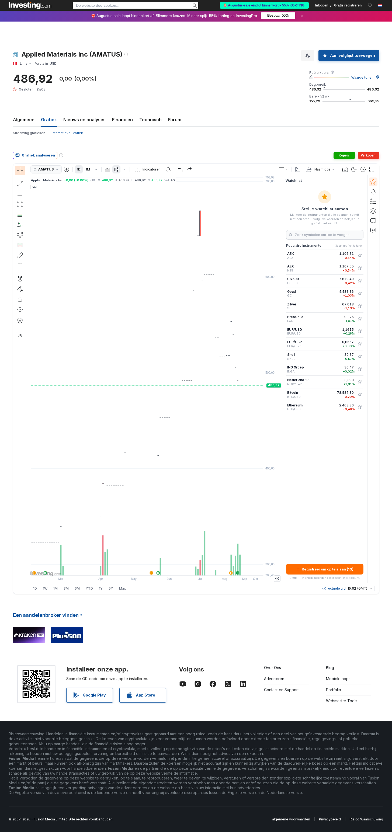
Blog (330, 667)
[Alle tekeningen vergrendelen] (20, 299)
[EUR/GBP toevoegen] (359, 344)
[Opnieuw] (189, 169)
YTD (89, 588)
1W (45, 588)
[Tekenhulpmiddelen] (28, 379)
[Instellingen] (277, 578)
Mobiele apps (338, 678)
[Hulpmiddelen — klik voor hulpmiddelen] (20, 255)
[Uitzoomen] (140, 568)
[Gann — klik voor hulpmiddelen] (20, 224)
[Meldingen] (373, 191)
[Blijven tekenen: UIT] (20, 289)
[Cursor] (20, 170)
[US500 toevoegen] (359, 281)
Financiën (122, 119)
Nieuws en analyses (84, 119)
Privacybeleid (330, 819)
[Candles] (116, 169)
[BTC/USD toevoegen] (359, 394)
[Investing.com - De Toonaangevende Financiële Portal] (30, 5)
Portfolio (333, 689)
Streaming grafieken (29, 133)
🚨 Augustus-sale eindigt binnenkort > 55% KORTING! (264, 5)
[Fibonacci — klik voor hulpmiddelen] (20, 214)
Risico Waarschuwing (366, 819)
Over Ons (272, 667)
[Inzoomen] (147, 568)
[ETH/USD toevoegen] (359, 407)
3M (66, 588)
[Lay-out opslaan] (298, 169)
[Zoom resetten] (169, 568)
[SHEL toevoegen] (359, 356)
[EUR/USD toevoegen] (359, 331)
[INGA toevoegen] (359, 369)
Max (122, 588)
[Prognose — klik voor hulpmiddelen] (20, 245)
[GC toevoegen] (359, 293)
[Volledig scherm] (372, 169)
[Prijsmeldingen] (168, 169)
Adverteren (274, 678)
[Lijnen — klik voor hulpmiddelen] (20, 184)
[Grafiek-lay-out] (283, 169)
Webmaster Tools (341, 700)
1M (88, 169)
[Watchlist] (373, 181)
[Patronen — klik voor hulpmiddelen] (20, 235)
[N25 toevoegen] (359, 268)
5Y (111, 588)
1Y (101, 588)
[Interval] (96, 169)
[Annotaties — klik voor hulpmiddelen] (20, 265)
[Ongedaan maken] (180, 169)
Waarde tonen (362, 77)
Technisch (150, 119)
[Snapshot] (345, 169)
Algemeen (23, 119)
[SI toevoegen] (359, 306)
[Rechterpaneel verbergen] (280, 379)
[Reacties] (373, 220)
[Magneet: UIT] (20, 279)
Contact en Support (281, 689)
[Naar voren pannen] (161, 568)
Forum (174, 119)
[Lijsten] (373, 201)
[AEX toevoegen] (359, 255)
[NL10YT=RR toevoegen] (359, 382)
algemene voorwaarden (291, 819)
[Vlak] (107, 169)
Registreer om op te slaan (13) (327, 569)
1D (79, 169)
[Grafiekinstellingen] (363, 169)
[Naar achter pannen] (154, 568)
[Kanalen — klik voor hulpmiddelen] (20, 194)
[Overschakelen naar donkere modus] (354, 169)
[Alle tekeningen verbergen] (20, 309)
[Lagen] (20, 320)
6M (77, 588)
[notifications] (370, 5)
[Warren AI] (373, 230)
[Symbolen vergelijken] (67, 169)
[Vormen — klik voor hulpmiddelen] (20, 204)
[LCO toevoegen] (359, 319)
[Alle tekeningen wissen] (20, 334)
